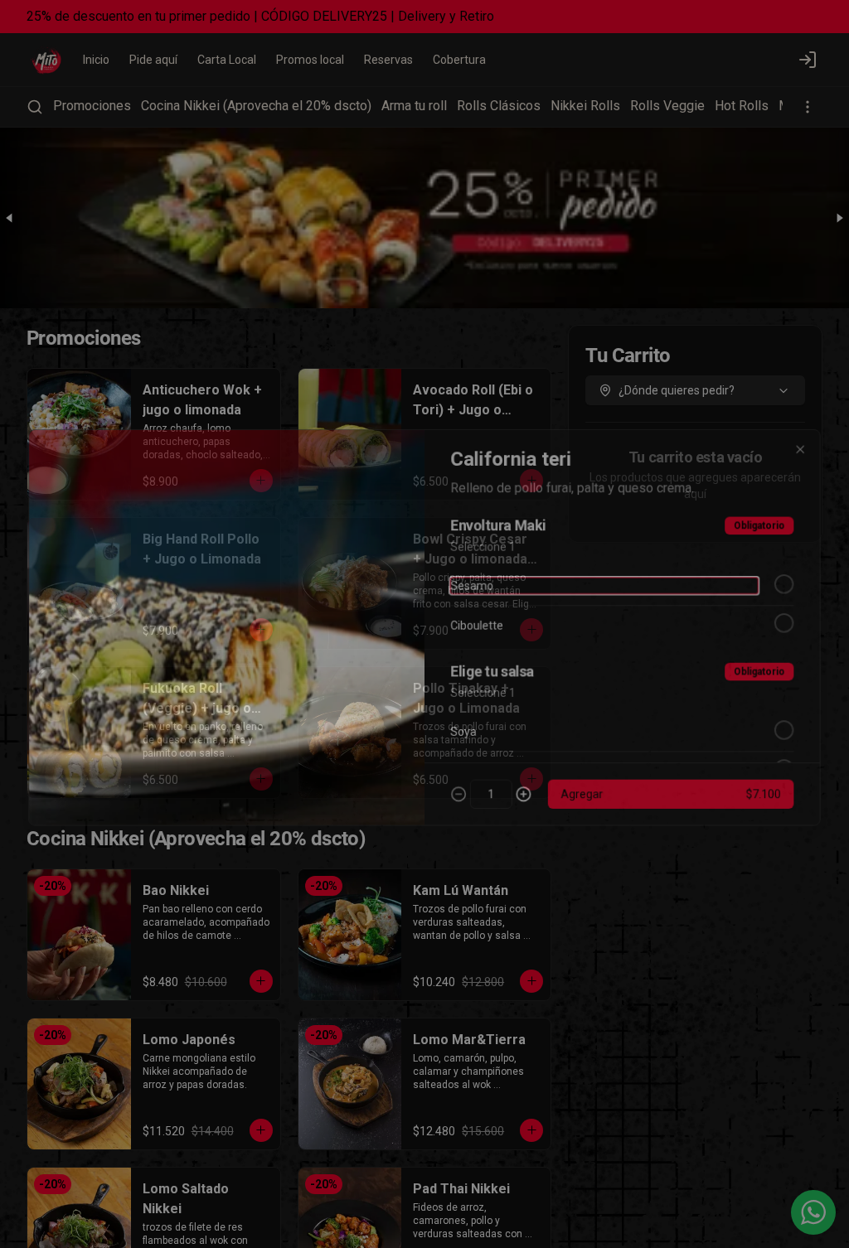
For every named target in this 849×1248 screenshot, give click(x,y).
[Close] (808, 442)
